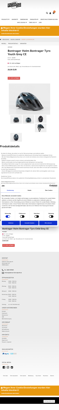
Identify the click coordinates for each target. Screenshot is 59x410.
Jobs (40, 22)
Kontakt (4, 311)
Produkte (4, 19)
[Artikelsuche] (47, 14)
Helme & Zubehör (15, 39)
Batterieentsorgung (6, 318)
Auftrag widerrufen (49, 401)
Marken (52, 375)
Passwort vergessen (6, 342)
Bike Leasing (21, 22)
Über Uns (32, 22)
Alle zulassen (48, 223)
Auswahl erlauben (29, 223)
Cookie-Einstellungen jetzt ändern (10, 33)
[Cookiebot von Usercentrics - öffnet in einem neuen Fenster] (50, 186)
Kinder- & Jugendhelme (28, 39)
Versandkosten (5, 329)
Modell (4, 43)
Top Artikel (4, 327)
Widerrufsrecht (5, 331)
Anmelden (4, 338)
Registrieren (5, 340)
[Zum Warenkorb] (53, 13)
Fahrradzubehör (14, 375)
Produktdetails (13, 43)
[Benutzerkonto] (50, 13)
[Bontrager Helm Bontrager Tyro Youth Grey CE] (29, 99)
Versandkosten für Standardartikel (31, 66)
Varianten (23, 43)
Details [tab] (29, 190)
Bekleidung (6, 39)
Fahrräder (5, 375)
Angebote (15, 19)
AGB (3, 317)
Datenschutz (5, 315)
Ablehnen (10, 223)
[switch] (22, 216)
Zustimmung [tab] (10, 190)
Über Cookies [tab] (48, 190)
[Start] (0, 39)
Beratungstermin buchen (49, 19)
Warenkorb (24, 19)
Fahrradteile (23, 375)
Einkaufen (33, 19)
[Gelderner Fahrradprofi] (14, 5)
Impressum (4, 313)
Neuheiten (45, 375)
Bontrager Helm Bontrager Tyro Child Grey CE (25, 229)
